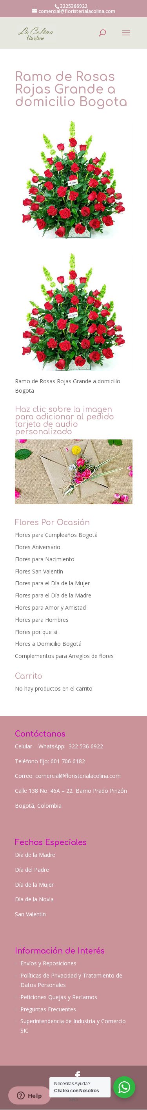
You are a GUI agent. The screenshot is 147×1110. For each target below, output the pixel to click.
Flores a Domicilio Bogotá (48, 643)
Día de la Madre (35, 854)
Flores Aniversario (37, 547)
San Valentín (30, 914)
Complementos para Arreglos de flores (64, 656)
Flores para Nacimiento (44, 559)
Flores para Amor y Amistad (50, 607)
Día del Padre (32, 869)
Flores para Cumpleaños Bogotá (56, 534)
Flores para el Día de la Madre (53, 595)
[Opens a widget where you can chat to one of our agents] (29, 1096)
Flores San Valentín (39, 571)
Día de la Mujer (34, 884)
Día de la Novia (34, 899)
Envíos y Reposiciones (48, 963)
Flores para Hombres (42, 619)
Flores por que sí (36, 632)
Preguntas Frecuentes (48, 1009)
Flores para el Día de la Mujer (52, 583)
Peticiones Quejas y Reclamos (58, 997)
